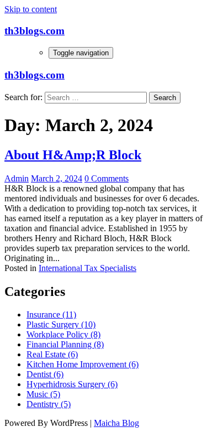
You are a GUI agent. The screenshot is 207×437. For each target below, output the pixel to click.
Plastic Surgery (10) (60, 324)
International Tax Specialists (87, 268)
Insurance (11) (51, 314)
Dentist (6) (44, 374)
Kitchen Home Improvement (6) (82, 364)
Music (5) (43, 394)
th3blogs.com (34, 31)
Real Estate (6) (52, 354)
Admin (16, 178)
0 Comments (106, 178)
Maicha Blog (116, 423)
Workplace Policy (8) (63, 334)
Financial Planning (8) (65, 344)
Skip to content (30, 9)
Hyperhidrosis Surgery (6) (72, 384)
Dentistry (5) (48, 404)
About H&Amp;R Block (72, 155)
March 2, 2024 (56, 178)
